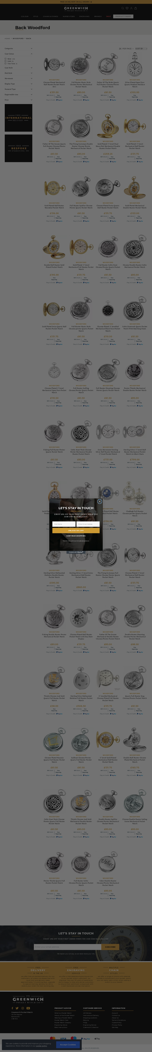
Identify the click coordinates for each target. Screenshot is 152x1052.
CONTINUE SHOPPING (76, 536)
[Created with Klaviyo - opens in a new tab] (76, 552)
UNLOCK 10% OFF (76, 530)
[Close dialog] (100, 501)
